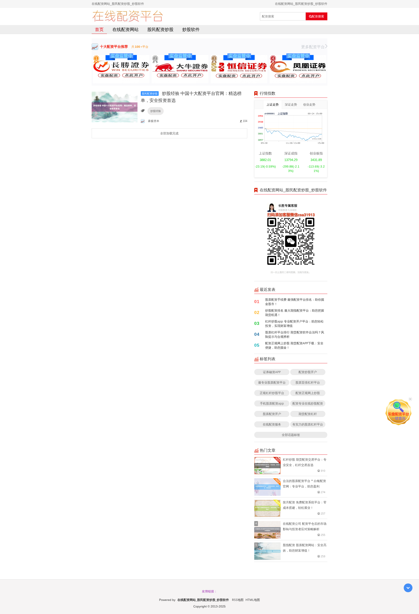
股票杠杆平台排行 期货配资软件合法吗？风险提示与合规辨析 (294, 334)
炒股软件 (191, 29)
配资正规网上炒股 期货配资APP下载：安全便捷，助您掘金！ (294, 345)
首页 (99, 29)
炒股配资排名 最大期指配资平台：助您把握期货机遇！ (294, 312)
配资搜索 (318, 16)
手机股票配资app (272, 403)
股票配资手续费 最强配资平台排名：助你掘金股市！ (294, 301)
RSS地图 (238, 600)
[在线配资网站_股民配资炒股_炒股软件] (127, 16)
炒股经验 (155, 111)
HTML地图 (253, 600)
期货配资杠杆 (308, 414)
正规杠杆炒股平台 (272, 393)
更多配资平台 (313, 46)
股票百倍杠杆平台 (307, 382)
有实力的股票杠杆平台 (307, 424)
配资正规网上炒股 (307, 393)
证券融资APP (272, 372)
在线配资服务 (272, 424)
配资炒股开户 (308, 372)
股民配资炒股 (160, 29)
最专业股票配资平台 (272, 382)
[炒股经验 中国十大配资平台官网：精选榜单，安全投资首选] (114, 107)
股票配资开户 (272, 414)
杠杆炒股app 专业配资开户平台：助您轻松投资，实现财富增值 (294, 323)
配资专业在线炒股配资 (307, 403)
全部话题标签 (291, 435)
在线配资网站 (125, 29)
